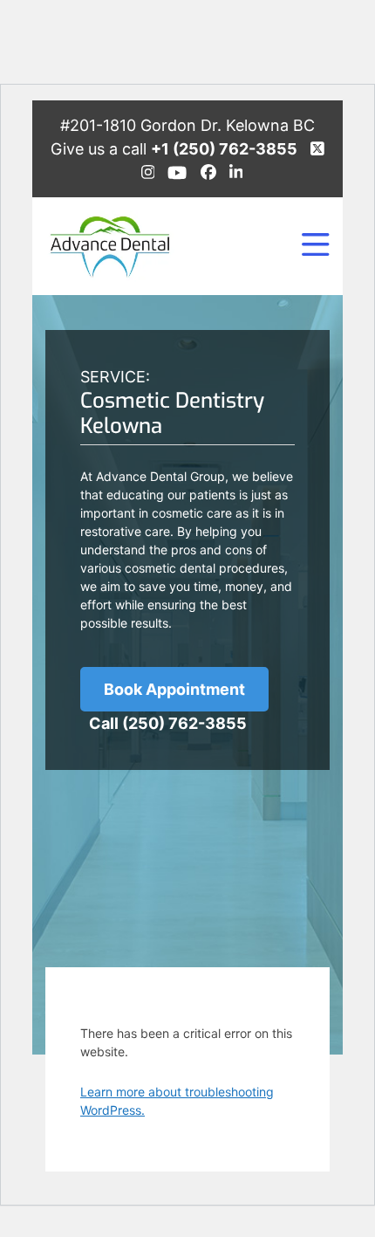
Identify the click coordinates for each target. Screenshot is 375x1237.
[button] (316, 246)
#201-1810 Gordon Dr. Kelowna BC (187, 125)
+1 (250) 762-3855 (224, 149)
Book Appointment (174, 689)
